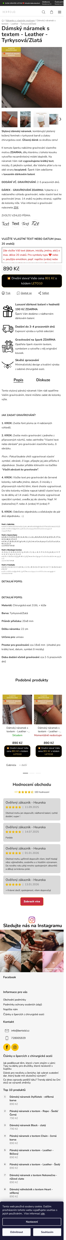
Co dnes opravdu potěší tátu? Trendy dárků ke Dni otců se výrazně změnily (31, 1081)
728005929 (18, 1038)
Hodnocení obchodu (32, 784)
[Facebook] (7, 1047)
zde (43, 1213)
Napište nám (10, 1009)
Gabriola (11, 765)
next (60, 711)
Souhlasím (47, 1232)
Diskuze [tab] (43, 379)
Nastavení (32, 1222)
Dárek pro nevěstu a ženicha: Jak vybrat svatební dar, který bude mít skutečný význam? (30, 1074)
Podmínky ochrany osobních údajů (22, 1004)
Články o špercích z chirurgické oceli (23, 1014)
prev (3, 711)
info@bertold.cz (20, 1030)
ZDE (16, 207)
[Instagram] (15, 1047)
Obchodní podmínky (14, 1000)
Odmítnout (16, 1232)
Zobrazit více (32, 901)
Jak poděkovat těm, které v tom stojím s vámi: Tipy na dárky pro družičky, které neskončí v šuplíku (29, 1066)
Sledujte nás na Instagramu (32, 925)
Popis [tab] (18, 379)
